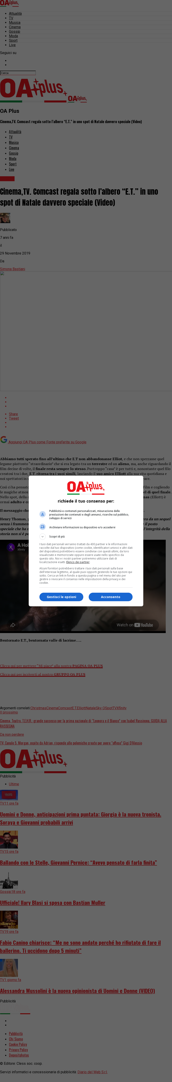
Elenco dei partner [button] (78, 562)
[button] (86, 536)
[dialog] (86, 541)
